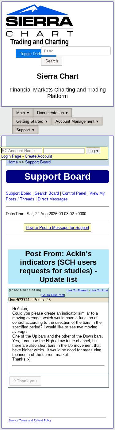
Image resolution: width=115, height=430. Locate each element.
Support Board (38, 162)
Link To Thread (77, 290)
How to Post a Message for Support (57, 227)
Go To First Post (52, 295)
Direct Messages (53, 199)
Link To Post (99, 290)
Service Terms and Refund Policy (30, 420)
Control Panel (74, 193)
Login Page (11, 156)
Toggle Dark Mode (36, 53)
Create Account (38, 156)
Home (12, 162)
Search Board (47, 193)
